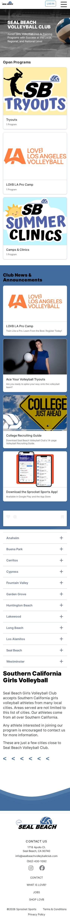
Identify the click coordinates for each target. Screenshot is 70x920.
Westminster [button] (15, 661)
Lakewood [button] (13, 616)
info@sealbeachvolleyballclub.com (36, 856)
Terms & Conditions (54, 909)
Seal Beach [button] (14, 650)
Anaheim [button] (12, 538)
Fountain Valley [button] (17, 583)
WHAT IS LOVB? (36, 884)
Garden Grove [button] (16, 594)
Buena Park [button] (14, 549)
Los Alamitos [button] (15, 639)
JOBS (36, 892)
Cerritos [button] (12, 560)
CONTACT (36, 877)
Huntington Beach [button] (19, 605)
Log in (50, 3)
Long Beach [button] (14, 628)
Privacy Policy (36, 914)
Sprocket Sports (26, 909)
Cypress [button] (12, 571)
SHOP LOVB (36, 899)
